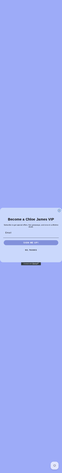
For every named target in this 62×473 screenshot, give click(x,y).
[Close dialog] (59, 210)
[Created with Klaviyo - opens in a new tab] (31, 263)
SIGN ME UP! (30, 243)
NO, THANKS (31, 250)
